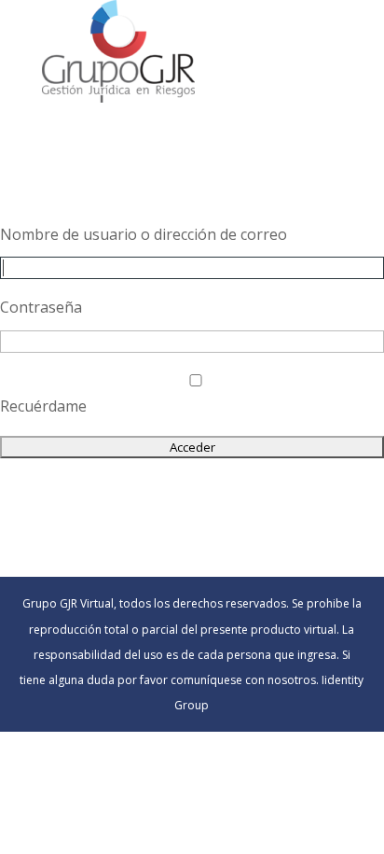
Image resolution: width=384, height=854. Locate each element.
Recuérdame (43, 406)
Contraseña (41, 307)
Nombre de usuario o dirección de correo (143, 234)
